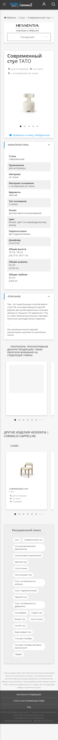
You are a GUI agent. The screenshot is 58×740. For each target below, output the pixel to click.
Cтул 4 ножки (21, 568)
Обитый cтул (21, 562)
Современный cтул (33, 539)
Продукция (27, 37)
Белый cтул (20, 619)
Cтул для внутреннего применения (25, 547)
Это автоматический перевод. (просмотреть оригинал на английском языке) (26, 332)
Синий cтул (20, 625)
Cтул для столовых (23, 638)
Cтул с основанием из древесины (25, 605)
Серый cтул (36, 612)
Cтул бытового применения (28, 555)
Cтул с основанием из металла (25, 583)
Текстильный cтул (23, 574)
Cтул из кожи (36, 619)
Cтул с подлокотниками (26, 590)
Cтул (17, 539)
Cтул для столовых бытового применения (28, 646)
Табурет (18, 654)
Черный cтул (21, 597)
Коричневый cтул (23, 632)
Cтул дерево (20, 612)
